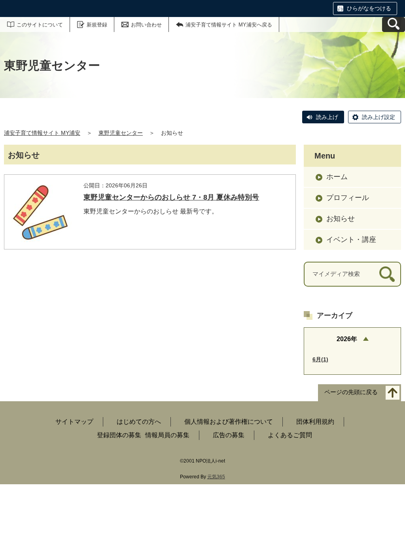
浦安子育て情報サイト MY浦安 (42, 133)
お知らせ (340, 219)
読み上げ (327, 117)
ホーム (337, 177)
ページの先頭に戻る (351, 392)
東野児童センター (120, 133)
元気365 (216, 477)
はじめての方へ (139, 421)
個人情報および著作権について (228, 421)
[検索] (387, 274)
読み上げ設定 (378, 117)
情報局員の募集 (167, 435)
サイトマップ (74, 421)
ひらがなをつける (369, 8)
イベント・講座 (351, 240)
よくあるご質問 (290, 435)
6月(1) (320, 359)
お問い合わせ (146, 25)
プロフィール (347, 198)
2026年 (347, 339)
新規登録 (97, 25)
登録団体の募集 (119, 435)
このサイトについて (40, 25)
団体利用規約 (315, 421)
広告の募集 (228, 435)
